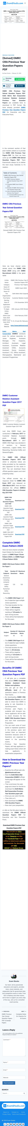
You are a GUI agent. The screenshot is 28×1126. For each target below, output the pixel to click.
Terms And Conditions (19, 1114)
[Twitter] (8, 1124)
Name (5, 1062)
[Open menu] (25, 3)
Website (5, 1077)
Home (23, 1112)
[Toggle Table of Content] (22, 173)
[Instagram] (11, 1124)
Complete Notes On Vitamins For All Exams (21, 1015)
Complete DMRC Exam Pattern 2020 (15, 185)
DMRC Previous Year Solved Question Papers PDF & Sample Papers (7, 1017)
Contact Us (15, 1112)
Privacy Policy (6, 1114)
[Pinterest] (17, 1124)
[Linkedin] (23, 1124)
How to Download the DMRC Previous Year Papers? (14, 192)
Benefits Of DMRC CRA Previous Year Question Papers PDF (15, 188)
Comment (6, 1039)
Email (5, 1070)
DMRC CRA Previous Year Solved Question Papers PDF (13, 176)
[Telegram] (20, 1124)
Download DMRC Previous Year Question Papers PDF (16, 195)
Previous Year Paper (8, 55)
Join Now (20, 79)
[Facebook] (5, 1124)
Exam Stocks (7, 73)
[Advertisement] (14, 37)
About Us (6, 1112)
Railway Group (18, 848)
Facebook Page (13, 839)
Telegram (13, 836)
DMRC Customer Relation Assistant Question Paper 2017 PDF (15, 181)
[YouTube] (14, 1124)
